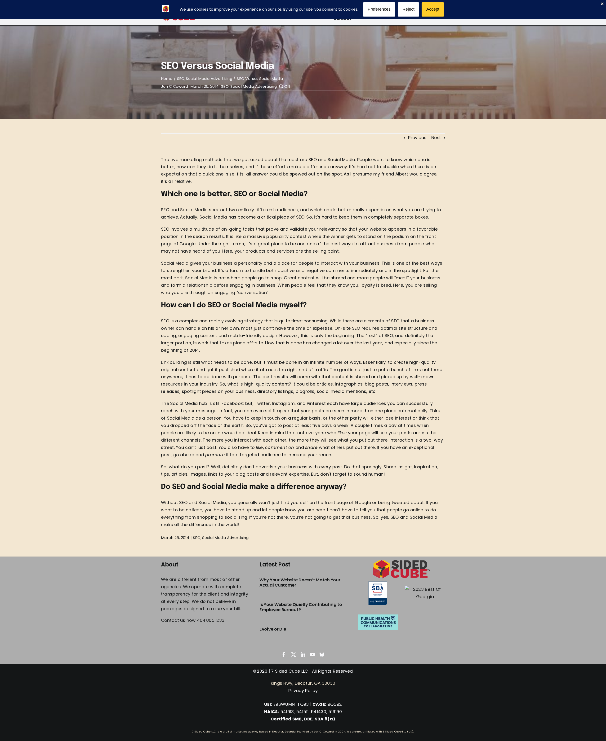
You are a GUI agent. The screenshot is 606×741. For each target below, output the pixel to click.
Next (436, 137)
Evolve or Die (272, 629)
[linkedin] (303, 654)
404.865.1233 (210, 620)
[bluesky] (322, 654)
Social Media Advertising (253, 86)
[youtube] (312, 654)
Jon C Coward (174, 86)
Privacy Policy (303, 690)
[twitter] (293, 654)
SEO (225, 86)
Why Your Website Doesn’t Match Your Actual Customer (299, 582)
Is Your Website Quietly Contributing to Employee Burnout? (300, 607)
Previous (417, 137)
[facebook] (283, 654)
